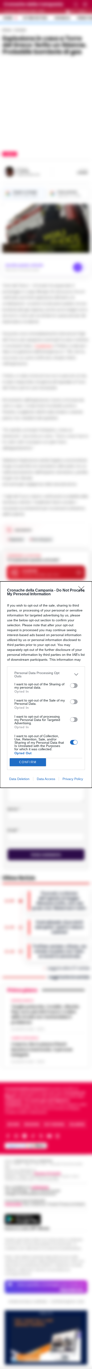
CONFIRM (28, 762)
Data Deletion (19, 779)
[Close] (82, 590)
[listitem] (46, 674)
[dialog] (46, 684)
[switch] (74, 685)
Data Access (46, 779)
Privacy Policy (73, 779)
